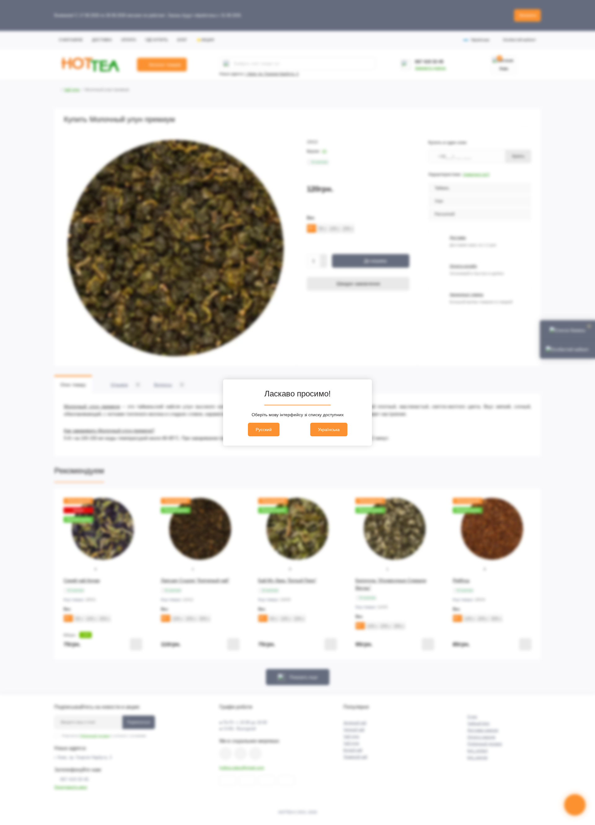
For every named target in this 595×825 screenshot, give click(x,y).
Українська (329, 429)
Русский (264, 429)
